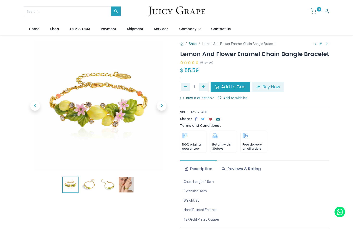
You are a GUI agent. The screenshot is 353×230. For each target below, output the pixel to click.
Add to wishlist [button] (235, 98)
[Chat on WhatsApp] (340, 212)
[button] (35, 105)
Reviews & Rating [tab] (243, 169)
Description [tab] (200, 169)
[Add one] (203, 87)
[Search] (116, 11)
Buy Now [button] (270, 87)
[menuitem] (34, 29)
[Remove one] (185, 87)
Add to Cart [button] (233, 87)
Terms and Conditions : (200, 125)
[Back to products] (321, 44)
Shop (193, 44)
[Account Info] (326, 12)
